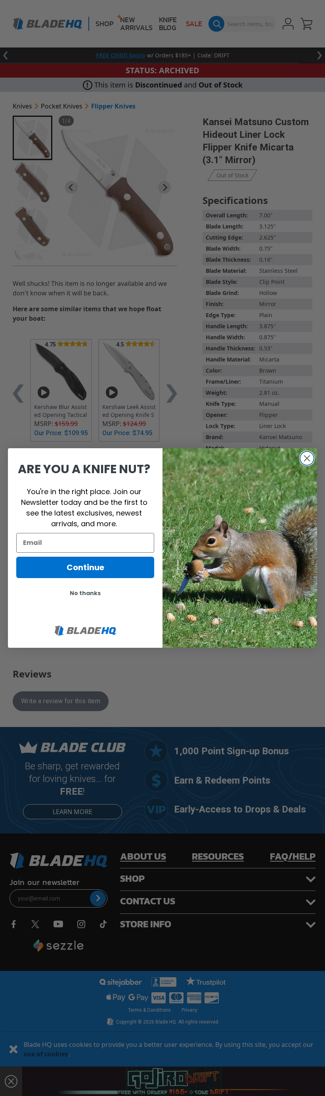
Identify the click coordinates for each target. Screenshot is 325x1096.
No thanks (85, 593)
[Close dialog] (307, 458)
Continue (85, 567)
